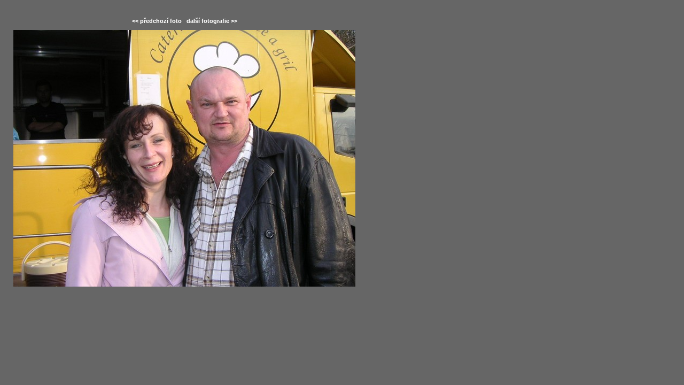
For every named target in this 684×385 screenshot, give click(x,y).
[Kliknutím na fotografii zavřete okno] (184, 158)
